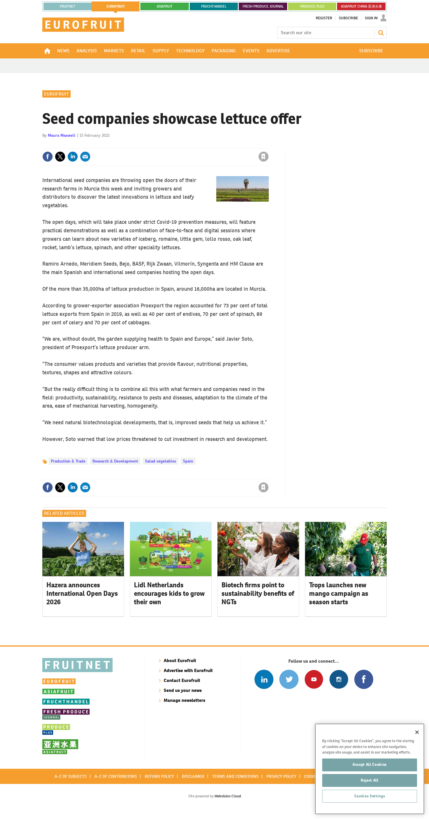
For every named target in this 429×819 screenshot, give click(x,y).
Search (381, 32)
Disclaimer (193, 776)
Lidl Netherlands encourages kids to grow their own (169, 593)
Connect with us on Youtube (313, 679)
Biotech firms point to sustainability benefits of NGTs (258, 593)
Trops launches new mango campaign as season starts (338, 593)
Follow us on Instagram (338, 679)
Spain (188, 461)
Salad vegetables (160, 461)
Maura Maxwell (62, 135)
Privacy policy (281, 776)
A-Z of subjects (71, 776)
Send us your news (183, 690)
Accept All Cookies (370, 764)
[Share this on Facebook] (47, 156)
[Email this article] (85, 156)
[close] (268, 144)
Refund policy (159, 776)
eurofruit (116, 6)
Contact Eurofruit (182, 680)
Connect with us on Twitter (288, 679)
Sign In (371, 18)
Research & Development (115, 461)
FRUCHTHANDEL (213, 6)
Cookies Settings (369, 796)
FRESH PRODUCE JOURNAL (263, 6)
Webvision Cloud (227, 796)
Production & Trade (68, 461)
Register (324, 18)
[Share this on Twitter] (60, 156)
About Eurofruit (180, 660)
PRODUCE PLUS (312, 6)
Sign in (194, 144)
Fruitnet (67, 6)
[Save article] (263, 156)
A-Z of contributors (116, 776)
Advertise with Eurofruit (188, 670)
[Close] (417, 732)
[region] (369, 768)
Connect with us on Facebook (363, 679)
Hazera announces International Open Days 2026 (82, 593)
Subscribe (348, 18)
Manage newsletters (184, 700)
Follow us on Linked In (263, 679)
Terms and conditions (235, 776)
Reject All (370, 780)
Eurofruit (56, 94)
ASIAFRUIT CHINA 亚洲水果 (361, 6)
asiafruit (164, 6)
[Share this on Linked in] (72, 156)
